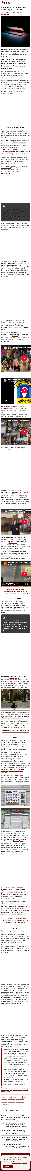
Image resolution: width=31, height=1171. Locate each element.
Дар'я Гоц (22, 12)
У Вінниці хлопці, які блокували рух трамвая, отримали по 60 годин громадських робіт (16, 1139)
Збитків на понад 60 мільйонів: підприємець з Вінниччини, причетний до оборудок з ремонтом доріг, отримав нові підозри (17, 1125)
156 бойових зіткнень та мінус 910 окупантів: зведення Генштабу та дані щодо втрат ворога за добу (15, 1117)
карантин (4, 1101)
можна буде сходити (11, 161)
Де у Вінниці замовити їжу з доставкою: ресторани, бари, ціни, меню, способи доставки (15, 920)
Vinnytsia (4, 1097)
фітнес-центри (14, 678)
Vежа (9, 1097)
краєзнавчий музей (21, 492)
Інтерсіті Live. (23, 553)
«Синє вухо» (13, 543)
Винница (25, 1097)
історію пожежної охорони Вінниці (12, 322)
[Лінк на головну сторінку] (6, 2)
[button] (27, 699)
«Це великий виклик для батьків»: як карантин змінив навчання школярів (15, 731)
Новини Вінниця (5, 1104)
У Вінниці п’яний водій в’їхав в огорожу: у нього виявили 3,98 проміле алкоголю (15, 1131)
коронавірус (11, 1101)
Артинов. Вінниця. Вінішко (10, 151)
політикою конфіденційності (19, 1163)
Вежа (20, 1097)
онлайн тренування (16, 680)
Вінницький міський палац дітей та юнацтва (15, 717)
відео (9, 339)
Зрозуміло (8, 1166)
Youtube (15, 336)
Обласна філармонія (8, 406)
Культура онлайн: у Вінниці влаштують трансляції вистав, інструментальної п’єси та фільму (15, 591)
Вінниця (14, 1097)
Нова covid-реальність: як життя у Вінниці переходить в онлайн (13, 9)
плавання (17, 727)
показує (17, 447)
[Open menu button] (29, 2)
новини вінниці (19, 1101)
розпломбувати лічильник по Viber (12, 893)
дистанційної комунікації (13, 895)
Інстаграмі (20, 548)
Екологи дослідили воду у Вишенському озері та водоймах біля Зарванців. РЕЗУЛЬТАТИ (17, 1146)
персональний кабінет (15, 907)
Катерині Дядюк (18, 841)
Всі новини (15, 1154)
